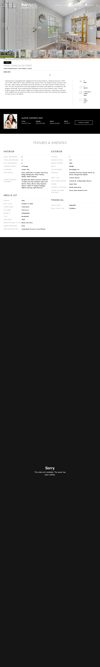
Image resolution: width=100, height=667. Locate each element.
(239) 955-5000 (40, 123)
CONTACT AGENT (83, 122)
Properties (59, 5)
